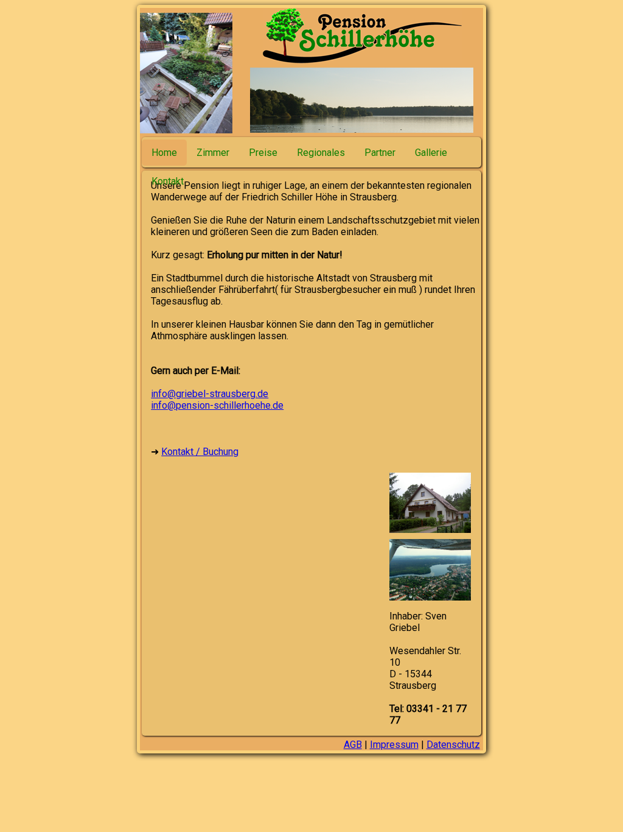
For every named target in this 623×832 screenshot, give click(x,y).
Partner (379, 152)
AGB (353, 744)
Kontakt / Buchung (199, 451)
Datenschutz (453, 744)
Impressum (394, 744)
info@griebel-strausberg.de (209, 394)
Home (164, 152)
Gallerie (431, 152)
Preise (263, 152)
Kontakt (167, 181)
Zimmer (213, 152)
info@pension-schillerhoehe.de (217, 405)
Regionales (321, 152)
